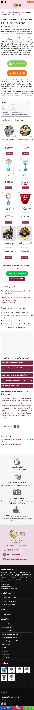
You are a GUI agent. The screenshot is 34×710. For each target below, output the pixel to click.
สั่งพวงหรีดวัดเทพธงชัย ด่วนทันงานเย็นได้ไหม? (14, 375)
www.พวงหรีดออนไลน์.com (8, 697)
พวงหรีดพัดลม (17, 708)
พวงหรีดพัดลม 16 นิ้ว (7, 627)
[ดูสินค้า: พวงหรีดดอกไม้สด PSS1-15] (9, 130)
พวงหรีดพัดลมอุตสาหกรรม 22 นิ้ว (10, 637)
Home (2, 12)
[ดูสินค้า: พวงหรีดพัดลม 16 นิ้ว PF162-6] (8, 199)
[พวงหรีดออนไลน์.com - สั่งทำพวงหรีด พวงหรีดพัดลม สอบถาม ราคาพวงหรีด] (17, 5)
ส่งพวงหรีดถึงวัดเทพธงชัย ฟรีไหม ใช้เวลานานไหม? (14, 369)
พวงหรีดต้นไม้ (5, 658)
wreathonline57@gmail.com (18, 559)
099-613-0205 (13, 550)
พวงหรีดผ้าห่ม (5, 654)
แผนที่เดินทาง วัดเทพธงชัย (11, 110)
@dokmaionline (16, 554)
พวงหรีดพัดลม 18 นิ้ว (7, 630)
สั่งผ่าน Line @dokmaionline (17, 273)
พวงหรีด (9, 572)
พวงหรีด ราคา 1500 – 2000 (9, 601)
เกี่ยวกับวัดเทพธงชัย (8, 106)
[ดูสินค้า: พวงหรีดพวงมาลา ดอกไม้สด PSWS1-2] (24, 233)
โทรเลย (31, 2)
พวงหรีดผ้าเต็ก (5, 651)
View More (28, 683)
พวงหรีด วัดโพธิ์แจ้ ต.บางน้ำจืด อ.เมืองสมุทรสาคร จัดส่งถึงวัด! (9, 408)
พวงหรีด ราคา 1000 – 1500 (9, 597)
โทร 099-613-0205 (17, 278)
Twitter (18, 426)
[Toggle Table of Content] (27, 102)
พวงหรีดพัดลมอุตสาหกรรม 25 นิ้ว (10, 641)
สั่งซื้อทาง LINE (28, 708)
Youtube (5, 703)
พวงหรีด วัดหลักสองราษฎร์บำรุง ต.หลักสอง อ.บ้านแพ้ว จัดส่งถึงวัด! (25, 401)
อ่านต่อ (26, 444)
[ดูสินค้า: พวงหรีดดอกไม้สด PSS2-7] (25, 130)
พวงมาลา (4, 647)
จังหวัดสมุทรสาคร (16, 12)
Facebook (15, 426)
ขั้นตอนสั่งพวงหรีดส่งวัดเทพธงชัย (11, 109)
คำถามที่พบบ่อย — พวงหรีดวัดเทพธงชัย (12, 112)
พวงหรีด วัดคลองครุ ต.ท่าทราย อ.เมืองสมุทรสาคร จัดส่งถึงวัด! (9, 415)
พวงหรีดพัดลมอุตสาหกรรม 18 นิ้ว (10, 634)
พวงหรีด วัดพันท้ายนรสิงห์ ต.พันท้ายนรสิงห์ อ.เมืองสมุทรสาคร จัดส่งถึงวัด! (25, 413)
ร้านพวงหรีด (8, 12)
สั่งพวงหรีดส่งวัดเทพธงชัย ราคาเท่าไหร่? (12, 362)
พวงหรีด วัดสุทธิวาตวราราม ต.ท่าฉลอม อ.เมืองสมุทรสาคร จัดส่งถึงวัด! (9, 401)
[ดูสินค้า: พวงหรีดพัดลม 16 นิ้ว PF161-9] (25, 165)
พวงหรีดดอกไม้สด (6, 624)
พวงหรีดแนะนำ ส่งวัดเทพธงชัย (10, 104)
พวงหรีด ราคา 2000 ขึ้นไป (8, 604)
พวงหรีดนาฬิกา (6, 644)
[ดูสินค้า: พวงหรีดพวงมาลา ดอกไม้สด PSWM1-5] (8, 233)
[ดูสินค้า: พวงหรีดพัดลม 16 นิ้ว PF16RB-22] (8, 165)
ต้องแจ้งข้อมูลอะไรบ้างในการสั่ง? (11, 386)
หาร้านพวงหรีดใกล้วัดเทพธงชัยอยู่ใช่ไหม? (13, 380)
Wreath (3, 696)
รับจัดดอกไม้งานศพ (7, 614)
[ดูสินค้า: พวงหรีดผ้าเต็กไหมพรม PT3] (25, 199)
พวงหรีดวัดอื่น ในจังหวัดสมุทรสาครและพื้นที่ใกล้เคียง (16, 114)
